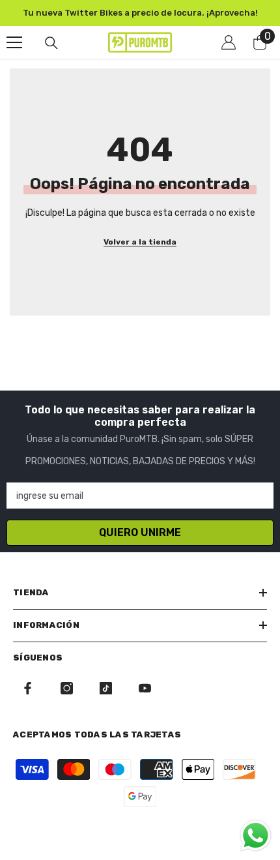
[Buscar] (51, 43)
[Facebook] (27, 688)
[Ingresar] (228, 42)
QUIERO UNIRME (140, 532)
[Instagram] (66, 688)
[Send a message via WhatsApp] (255, 835)
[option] (140, 13)
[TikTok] (105, 688)
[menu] (14, 42)
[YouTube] (145, 688)
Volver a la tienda (140, 241)
